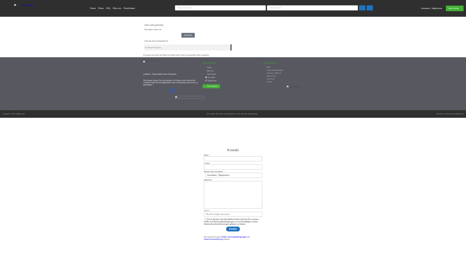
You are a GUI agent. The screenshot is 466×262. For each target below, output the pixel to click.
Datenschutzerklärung (213, 239)
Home (93, 8)
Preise (101, 8)
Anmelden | (426, 8)
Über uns (117, 8)
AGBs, (224, 237)
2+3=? (207, 211)
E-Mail (207, 163)
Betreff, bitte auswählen (213, 172)
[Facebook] (172, 90)
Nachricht (208, 180)
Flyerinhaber (129, 8)
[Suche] (231, 47)
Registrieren (437, 8)
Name (206, 155)
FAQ (108, 8)
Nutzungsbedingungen (236, 237)
